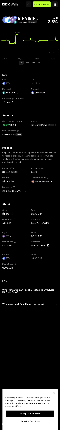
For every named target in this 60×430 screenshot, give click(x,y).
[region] (30, 409)
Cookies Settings (30, 421)
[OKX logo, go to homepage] (11, 4)
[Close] (54, 393)
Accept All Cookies (30, 414)
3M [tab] (33, 63)
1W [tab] (21, 63)
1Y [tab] (39, 63)
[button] (28, 4)
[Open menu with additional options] (55, 3)
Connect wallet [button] (41, 4)
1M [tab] (27, 63)
